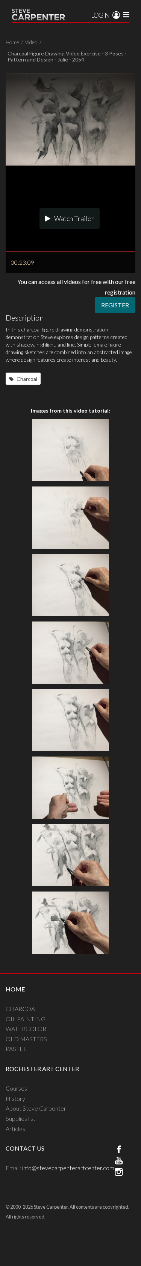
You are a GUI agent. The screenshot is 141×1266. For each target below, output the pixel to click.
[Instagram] (118, 1173)
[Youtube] (118, 1161)
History (15, 1098)
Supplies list (20, 1118)
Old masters (26, 1038)
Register (115, 304)
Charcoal (26, 379)
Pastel (16, 1048)
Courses (16, 1088)
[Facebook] (118, 1150)
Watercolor (26, 1028)
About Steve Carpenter (36, 1108)
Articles (15, 1128)
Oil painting (25, 1018)
